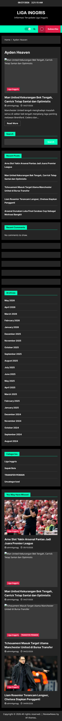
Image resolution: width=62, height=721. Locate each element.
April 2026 (10, 307)
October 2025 (12, 347)
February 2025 (12, 401)
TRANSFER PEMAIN (15, 475)
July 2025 (10, 367)
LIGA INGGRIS (31, 12)
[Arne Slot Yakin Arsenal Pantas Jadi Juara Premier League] (31, 517)
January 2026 (12, 327)
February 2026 (12, 320)
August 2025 (11, 360)
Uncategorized (12, 481)
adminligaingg (13, 105)
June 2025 (10, 374)
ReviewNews (49, 714)
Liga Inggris (13, 89)
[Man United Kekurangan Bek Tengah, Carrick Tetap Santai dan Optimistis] (31, 75)
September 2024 (13, 434)
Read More (13, 124)
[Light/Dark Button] (28, 29)
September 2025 (13, 354)
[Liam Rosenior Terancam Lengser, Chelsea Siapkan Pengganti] (31, 673)
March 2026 (11, 314)
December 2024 (13, 414)
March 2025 (11, 394)
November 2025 (13, 340)
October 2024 (12, 427)
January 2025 (12, 407)
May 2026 (10, 300)
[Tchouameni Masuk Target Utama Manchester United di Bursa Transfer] (31, 621)
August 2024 (11, 441)
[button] (34, 29)
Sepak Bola (10, 468)
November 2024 (13, 421)
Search (10, 134)
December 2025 (13, 334)
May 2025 (10, 381)
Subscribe (53, 29)
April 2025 (10, 387)
